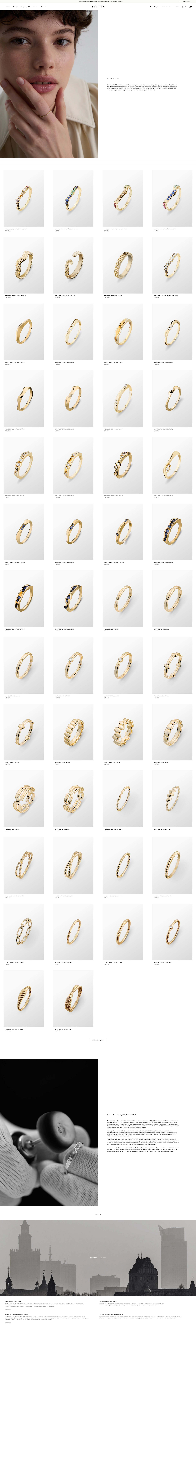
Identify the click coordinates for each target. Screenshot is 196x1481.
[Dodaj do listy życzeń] (41, 172)
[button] (177, 6)
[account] (183, 7)
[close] (179, 1)
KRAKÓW (103, 1258)
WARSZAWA (93, 1258)
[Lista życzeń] (186, 7)
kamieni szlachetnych (128, 1142)
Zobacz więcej (98, 1040)
